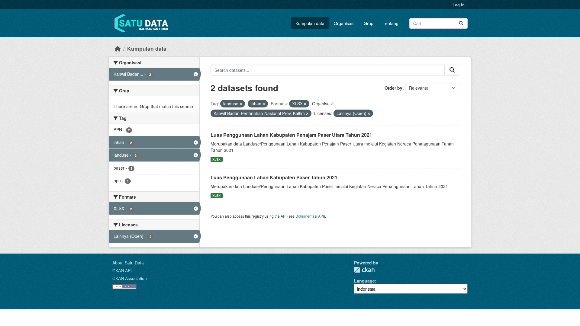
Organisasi (344, 23)
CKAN (364, 270)
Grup (368, 23)
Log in (459, 5)
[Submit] (461, 23)
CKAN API (122, 270)
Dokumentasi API (309, 216)
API (283, 216)
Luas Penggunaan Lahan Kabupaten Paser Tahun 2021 (274, 177)
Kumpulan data (309, 23)
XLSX (216, 159)
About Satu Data (128, 263)
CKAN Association (129, 278)
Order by (393, 88)
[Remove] (241, 103)
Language (364, 281)
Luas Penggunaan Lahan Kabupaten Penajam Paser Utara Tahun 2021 (291, 134)
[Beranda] (118, 48)
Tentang (390, 23)
